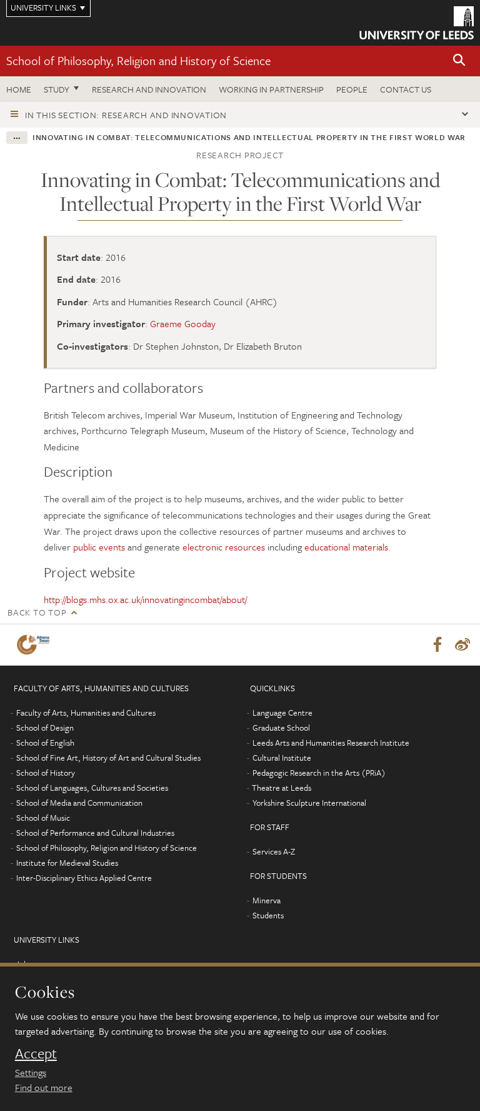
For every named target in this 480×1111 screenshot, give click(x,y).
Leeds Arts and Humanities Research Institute (330, 742)
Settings (30, 1072)
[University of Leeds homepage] (416, 22)
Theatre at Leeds (281, 787)
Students (268, 915)
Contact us (405, 89)
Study (56, 89)
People (352, 89)
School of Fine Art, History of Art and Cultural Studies (108, 757)
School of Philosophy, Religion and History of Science (138, 60)
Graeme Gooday (183, 323)
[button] (459, 61)
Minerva (266, 900)
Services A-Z (273, 851)
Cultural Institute (281, 757)
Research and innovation (149, 89)
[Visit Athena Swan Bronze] (35, 644)
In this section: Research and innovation (126, 114)
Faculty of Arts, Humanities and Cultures (86, 712)
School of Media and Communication (79, 802)
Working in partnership (271, 89)
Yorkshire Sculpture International (309, 802)
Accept (36, 1053)
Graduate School (281, 727)
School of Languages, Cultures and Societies (92, 787)
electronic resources (223, 547)
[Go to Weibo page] (462, 644)
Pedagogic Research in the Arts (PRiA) (319, 772)
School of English (45, 742)
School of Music (43, 817)
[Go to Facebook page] (437, 644)
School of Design (45, 727)
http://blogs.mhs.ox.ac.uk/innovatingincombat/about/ (145, 599)
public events (99, 547)
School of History (45, 772)
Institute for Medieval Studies (67, 862)
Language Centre (282, 712)
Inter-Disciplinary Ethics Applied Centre (84, 877)
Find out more (43, 1087)
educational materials (346, 547)
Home (18, 89)
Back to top (37, 612)
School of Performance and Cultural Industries (95, 832)
